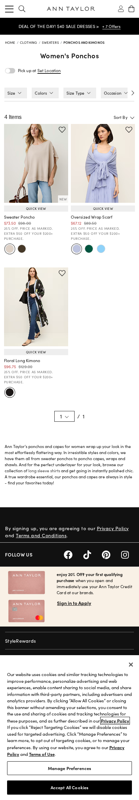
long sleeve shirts (44, 470)
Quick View (36, 208)
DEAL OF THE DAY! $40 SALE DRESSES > (59, 26)
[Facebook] (73, 553)
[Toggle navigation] (9, 9)
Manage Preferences (69, 768)
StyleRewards (20, 641)
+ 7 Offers (111, 26)
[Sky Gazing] (101, 249)
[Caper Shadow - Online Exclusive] (22, 249)
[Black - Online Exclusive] (10, 392)
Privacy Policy (113, 528)
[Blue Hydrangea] (77, 249)
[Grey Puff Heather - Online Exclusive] (10, 249)
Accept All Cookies (69, 787)
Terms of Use (42, 754)
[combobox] (110, 117)
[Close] (130, 664)
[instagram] (127, 553)
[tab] (15, 93)
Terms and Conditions (41, 535)
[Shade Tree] (89, 249)
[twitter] (92, 553)
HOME (11, 42)
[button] (49, 70)
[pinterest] (111, 553)
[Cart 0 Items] (131, 8)
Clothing (29, 42)
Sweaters (51, 42)
